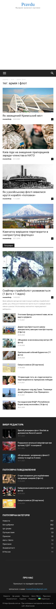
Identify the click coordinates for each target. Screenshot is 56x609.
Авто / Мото (36, 596)
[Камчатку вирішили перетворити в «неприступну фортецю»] (28, 216)
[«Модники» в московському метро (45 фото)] (9, 343)
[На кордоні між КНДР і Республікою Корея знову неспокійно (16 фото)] (9, 405)
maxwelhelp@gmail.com (36, 589)
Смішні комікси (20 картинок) (31, 365)
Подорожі (32, 599)
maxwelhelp (7, 119)
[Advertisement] (28, 40)
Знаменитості (11, 599)
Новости (6, 596)
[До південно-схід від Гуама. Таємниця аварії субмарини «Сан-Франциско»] (9, 392)
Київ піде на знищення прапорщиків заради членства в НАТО (26, 154)
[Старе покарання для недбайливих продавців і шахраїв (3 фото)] (9, 478)
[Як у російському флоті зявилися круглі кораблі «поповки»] (28, 176)
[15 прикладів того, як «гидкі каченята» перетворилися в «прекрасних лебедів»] (9, 380)
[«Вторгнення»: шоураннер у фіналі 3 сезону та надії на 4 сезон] (9, 458)
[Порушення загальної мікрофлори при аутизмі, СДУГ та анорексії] (9, 446)
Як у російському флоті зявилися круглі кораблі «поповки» (24, 193)
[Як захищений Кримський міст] (28, 100)
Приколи (25, 596)
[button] (4, 73)
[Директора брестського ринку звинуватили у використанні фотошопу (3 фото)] (9, 330)
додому (5, 79)
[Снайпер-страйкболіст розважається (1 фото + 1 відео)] (28, 269)
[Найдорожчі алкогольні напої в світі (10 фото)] (9, 491)
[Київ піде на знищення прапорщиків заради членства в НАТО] (28, 136)
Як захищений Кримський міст (23, 115)
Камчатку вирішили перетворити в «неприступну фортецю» (25, 233)
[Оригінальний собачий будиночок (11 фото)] (9, 355)
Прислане (47, 596)
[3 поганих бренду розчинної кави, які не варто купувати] (9, 317)
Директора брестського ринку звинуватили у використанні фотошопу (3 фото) (35, 329)
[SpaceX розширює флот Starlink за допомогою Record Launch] (9, 433)
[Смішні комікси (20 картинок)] (9, 367)
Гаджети (23, 599)
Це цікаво (16, 596)
